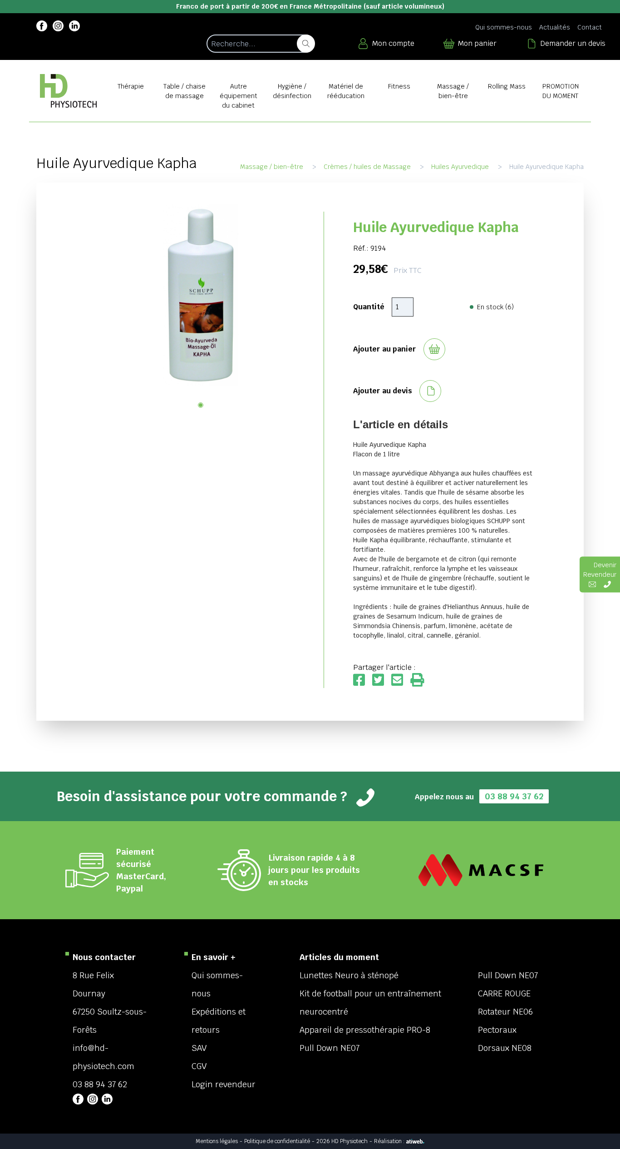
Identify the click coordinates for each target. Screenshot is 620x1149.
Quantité (368, 307)
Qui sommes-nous (503, 27)
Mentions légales (217, 1141)
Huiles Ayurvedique (460, 167)
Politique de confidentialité (277, 1141)
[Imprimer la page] (417, 680)
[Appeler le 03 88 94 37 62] (607, 584)
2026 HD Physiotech (342, 1141)
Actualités (554, 27)
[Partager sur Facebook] (362, 680)
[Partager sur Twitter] (381, 680)
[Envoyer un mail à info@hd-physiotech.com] (592, 584)
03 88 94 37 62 (514, 796)
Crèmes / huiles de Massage (367, 167)
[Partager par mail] (400, 680)
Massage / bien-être (271, 167)
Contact (589, 27)
